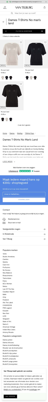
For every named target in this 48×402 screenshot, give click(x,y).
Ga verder (10, 396)
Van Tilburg (7, 239)
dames (12, 133)
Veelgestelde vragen (11, 229)
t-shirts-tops (29, 133)
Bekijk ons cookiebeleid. (13, 389)
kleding (19, 133)
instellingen (33, 389)
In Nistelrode (8, 234)
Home (5, 133)
